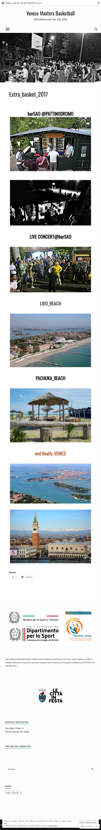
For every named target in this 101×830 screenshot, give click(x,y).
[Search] (93, 29)
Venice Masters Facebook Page (18, 746)
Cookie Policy (53, 826)
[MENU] (7, 29)
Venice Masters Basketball (50, 13)
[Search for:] (50, 769)
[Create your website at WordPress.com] (50, 3)
